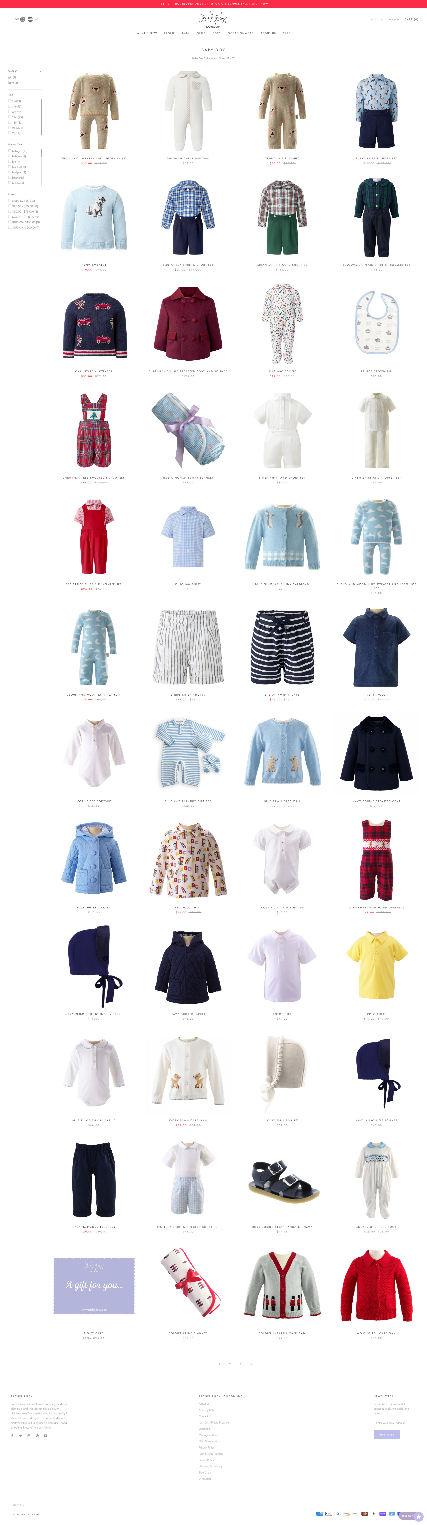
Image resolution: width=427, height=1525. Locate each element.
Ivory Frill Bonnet (282, 1120)
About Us (268, 33)
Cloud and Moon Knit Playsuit (94, 695)
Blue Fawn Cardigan (282, 801)
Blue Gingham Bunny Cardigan (282, 584)
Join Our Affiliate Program (214, 1422)
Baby (186, 33)
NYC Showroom (208, 1441)
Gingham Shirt (188, 584)
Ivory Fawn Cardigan (188, 1120)
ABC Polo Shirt (188, 907)
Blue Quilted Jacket (94, 907)
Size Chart (205, 1472)
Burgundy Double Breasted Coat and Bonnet (188, 371)
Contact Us (205, 1416)
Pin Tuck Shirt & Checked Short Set (188, 1227)
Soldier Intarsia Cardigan (282, 1333)
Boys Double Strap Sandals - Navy (282, 1227)
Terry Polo (376, 695)
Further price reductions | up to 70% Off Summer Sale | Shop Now (213, 4)
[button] (12, 71)
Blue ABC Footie (282, 371)
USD (36, 19)
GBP (17, 19)
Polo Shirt (282, 1014)
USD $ (17, 1505)
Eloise (169, 33)
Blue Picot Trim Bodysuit (93, 1120)
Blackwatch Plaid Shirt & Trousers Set (376, 265)
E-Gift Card (94, 1333)
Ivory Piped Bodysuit (94, 801)
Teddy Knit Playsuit (282, 158)
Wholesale (205, 1479)
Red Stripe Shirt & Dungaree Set (94, 584)
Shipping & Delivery (210, 1466)
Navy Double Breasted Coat (376, 801)
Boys (217, 33)
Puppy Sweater (94, 265)
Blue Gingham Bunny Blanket (188, 478)
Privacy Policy (206, 1447)
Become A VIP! (410, 1515)
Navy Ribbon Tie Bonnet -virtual (93, 1014)
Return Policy (206, 1460)
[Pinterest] (37, 1435)
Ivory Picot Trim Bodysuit (282, 907)
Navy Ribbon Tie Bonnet (376, 1120)
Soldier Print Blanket (188, 1333)
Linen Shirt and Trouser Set (376, 478)
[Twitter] (20, 1435)
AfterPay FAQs (207, 1410)
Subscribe (386, 1434)
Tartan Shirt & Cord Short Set (282, 265)
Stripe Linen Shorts (188, 695)
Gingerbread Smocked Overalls (376, 907)
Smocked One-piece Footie (376, 1227)
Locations (204, 1429)
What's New (147, 33)
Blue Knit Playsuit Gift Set (188, 801)
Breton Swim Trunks (282, 695)
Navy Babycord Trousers (93, 1227)
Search (394, 19)
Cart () (412, 19)
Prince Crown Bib (376, 371)
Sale (287, 33)
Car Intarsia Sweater (93, 371)
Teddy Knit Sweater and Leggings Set (94, 158)
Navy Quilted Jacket (188, 1014)
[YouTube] (45, 1435)
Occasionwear (241, 33)
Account (377, 19)
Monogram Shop (208, 1435)
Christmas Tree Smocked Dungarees (94, 478)
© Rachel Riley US (26, 1514)
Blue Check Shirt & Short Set (188, 265)
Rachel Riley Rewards (211, 1454)
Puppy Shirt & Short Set (376, 158)
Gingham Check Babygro (188, 158)
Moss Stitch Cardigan (376, 1333)
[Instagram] (29, 1435)
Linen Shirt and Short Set (282, 478)
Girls (201, 33)
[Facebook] (12, 1435)
